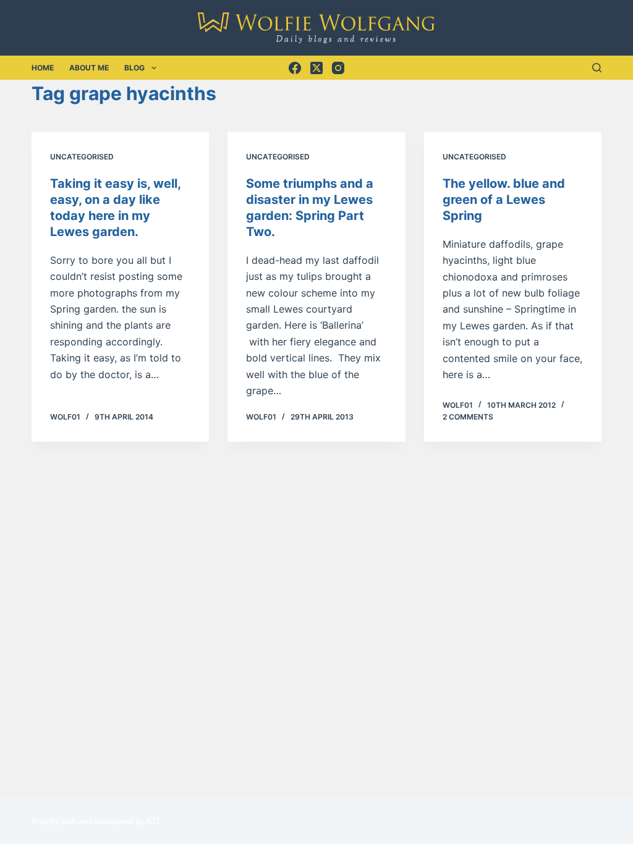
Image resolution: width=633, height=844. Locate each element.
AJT (153, 821)
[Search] (596, 67)
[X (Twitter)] (316, 68)
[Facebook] (295, 68)
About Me (89, 67)
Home (43, 67)
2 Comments (468, 416)
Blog (134, 67)
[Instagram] (338, 68)
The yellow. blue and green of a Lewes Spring (504, 199)
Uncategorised (82, 156)
